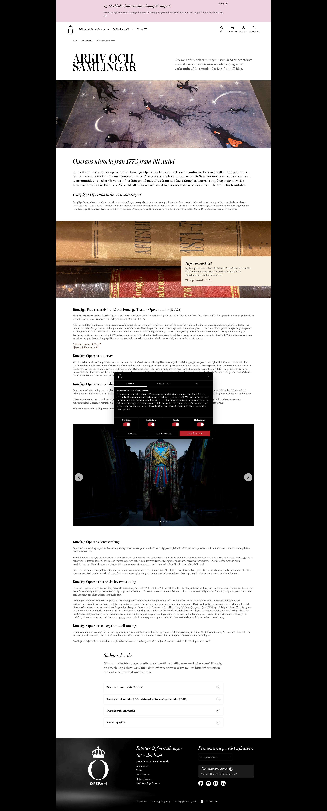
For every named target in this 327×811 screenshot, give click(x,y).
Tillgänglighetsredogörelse (185, 801)
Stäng (221, 3)
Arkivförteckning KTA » (85, 344)
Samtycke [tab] (131, 383)
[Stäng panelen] (208, 376)
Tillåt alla (194, 433)
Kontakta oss (142, 766)
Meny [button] (140, 29)
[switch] (151, 424)
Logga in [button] (243, 32)
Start (75, 41)
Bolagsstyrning (144, 779)
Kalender (232, 32)
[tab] (160, 521)
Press (139, 770)
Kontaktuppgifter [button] (116, 722)
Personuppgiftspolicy (160, 801)
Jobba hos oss (143, 774)
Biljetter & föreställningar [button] (92, 29)
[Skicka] (229, 757)
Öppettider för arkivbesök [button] (121, 710)
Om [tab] (196, 383)
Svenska (209, 801)
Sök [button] (222, 32)
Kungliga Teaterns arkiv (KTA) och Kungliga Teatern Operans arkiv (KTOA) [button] (147, 699)
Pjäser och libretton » (84, 347)
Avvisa (132, 433)
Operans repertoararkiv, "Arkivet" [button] (125, 687)
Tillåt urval (163, 433)
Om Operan (86, 41)
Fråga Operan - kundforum (150, 761)
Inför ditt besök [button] (121, 29)
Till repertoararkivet (196, 280)
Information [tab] (163, 383)
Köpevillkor (141, 801)
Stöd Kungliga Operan (148, 783)
